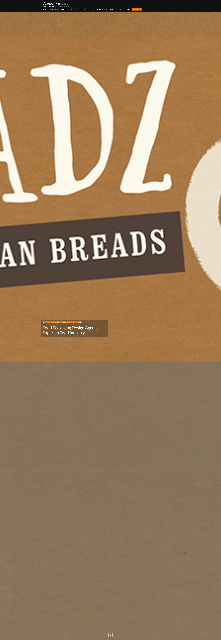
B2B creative (73, 9)
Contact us (137, 9)
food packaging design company (71, 322)
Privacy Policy (125, 9)
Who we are (113, 9)
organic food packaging (51, 322)
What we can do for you (98, 9)
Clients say (84, 9)
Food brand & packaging (57, 9)
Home (44, 9)
